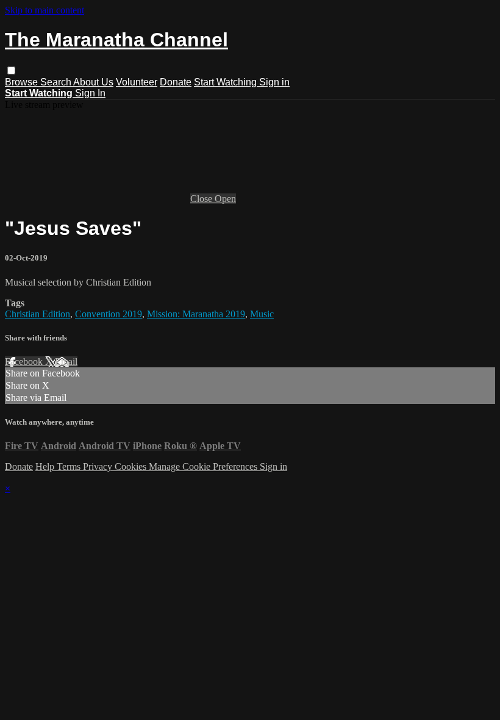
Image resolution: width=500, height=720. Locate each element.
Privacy (99, 466)
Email (66, 361)
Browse (22, 82)
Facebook (25, 361)
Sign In (90, 93)
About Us (93, 82)
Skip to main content (44, 10)
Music (262, 314)
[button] (11, 70)
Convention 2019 (108, 314)
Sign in (274, 82)
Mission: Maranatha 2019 (196, 314)
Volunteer (136, 82)
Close (202, 198)
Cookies (132, 466)
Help (46, 466)
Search (56, 82)
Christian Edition (37, 314)
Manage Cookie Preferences (204, 466)
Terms (70, 466)
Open (225, 198)
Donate (175, 82)
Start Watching (226, 82)
